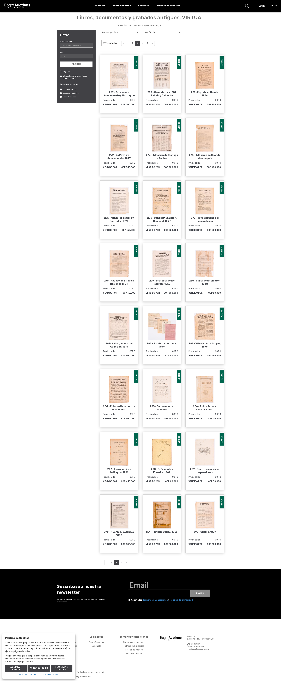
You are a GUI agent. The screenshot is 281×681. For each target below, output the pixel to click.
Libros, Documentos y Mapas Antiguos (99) (75, 77)
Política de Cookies (27, 675)
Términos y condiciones (134, 642)
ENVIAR (200, 593)
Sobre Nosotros (96, 642)
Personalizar (39, 668)
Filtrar (76, 64)
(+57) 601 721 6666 (196, 644)
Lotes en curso (69, 89)
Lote (61, 52)
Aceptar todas (16, 668)
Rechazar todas (61, 668)
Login (262, 5)
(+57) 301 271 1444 (196, 646)
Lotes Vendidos (69, 97)
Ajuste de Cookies (134, 653)
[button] (246, 6)
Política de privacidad (181, 600)
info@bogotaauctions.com (198, 649)
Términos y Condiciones (155, 600)
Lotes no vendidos (71, 93)
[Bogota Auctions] (17, 6)
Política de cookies (134, 650)
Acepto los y (162, 600)
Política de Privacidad (134, 646)
